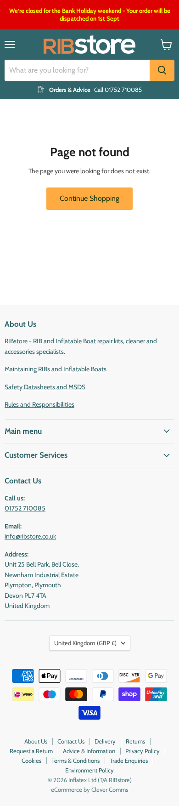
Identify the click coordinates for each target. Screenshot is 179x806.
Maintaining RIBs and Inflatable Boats (55, 369)
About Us (35, 741)
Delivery (105, 741)
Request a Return (31, 751)
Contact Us (70, 741)
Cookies (31, 760)
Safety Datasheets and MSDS (45, 387)
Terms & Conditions (75, 760)
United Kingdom (85, 643)
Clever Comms (109, 789)
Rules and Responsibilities (39, 404)
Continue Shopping (89, 198)
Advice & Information (89, 751)
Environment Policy (89, 770)
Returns (135, 741)
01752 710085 (25, 508)
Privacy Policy (142, 751)
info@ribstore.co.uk (30, 536)
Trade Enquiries (129, 760)
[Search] (162, 70)
